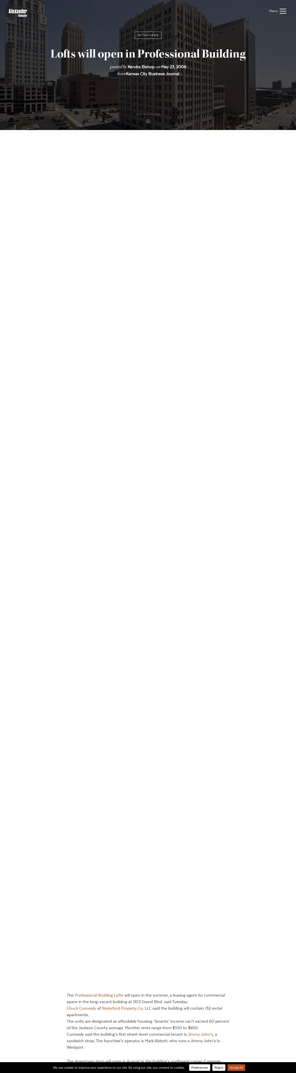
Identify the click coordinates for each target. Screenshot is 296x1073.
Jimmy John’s (200, 1034)
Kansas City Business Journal (152, 73)
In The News (148, 35)
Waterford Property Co (122, 1008)
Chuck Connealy (81, 1008)
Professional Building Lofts (99, 995)
